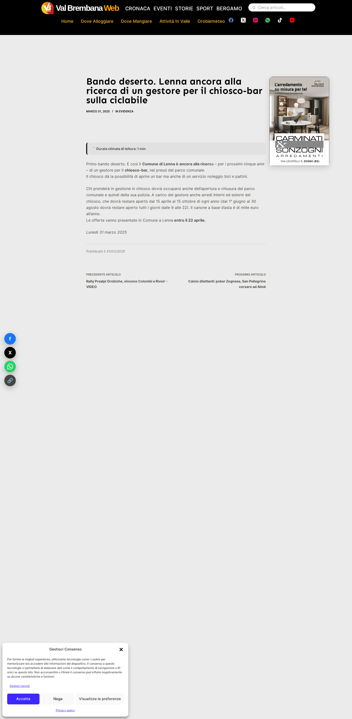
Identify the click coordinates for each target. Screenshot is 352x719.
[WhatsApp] (267, 20)
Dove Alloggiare (97, 21)
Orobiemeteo (211, 21)
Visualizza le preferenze (100, 698)
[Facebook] (231, 20)
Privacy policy (65, 710)
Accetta (23, 698)
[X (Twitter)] (243, 20)
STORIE (184, 9)
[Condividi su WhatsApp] (10, 366)
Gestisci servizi (20, 686)
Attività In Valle (174, 21)
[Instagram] (255, 20)
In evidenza (124, 111)
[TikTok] (280, 20)
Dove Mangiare (136, 21)
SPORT (204, 9)
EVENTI (162, 9)
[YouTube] (292, 20)
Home (67, 21)
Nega (57, 698)
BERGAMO (229, 9)
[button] (121, 649)
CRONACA (137, 9)
